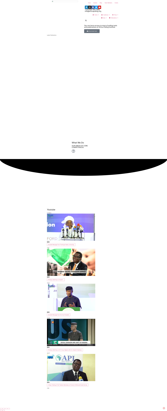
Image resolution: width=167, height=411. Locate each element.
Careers (95, 2)
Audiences (105, 15)
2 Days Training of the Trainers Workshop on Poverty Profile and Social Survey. (67, 385)
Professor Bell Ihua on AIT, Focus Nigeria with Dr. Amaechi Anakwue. (65, 350)
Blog (101, 2)
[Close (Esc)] (9, 408)
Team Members (108, 2)
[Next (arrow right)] (4, 410)
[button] (86, 20)
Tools (89, 2)
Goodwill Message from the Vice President (58, 314)
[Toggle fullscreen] (4, 408)
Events (116, 2)
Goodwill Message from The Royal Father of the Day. (61, 244)
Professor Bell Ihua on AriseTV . (56, 279)
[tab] (71, 231)
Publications (113, 18)
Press (115, 15)
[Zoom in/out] (1, 408)
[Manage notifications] (164, 408)
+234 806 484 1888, (92, 10)
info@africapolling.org (93, 11)
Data (103, 18)
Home (95, 15)
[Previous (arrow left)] (1, 410)
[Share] (6, 408)
